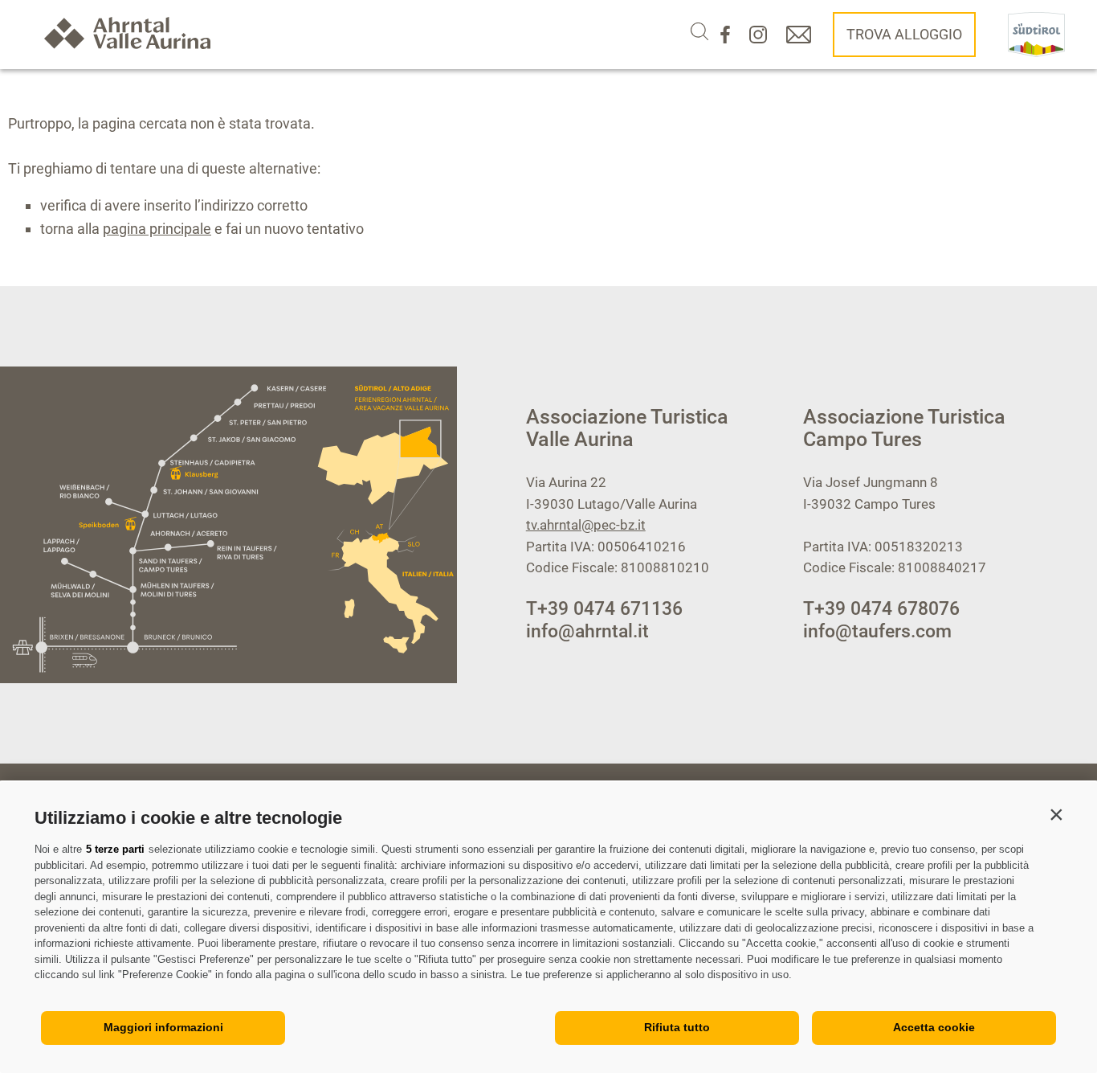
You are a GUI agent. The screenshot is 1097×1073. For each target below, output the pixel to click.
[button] (1056, 814)
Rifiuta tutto (677, 1027)
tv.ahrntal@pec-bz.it (586, 525)
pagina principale (157, 228)
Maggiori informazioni (163, 1027)
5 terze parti (115, 849)
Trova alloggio (904, 34)
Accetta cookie (934, 1027)
